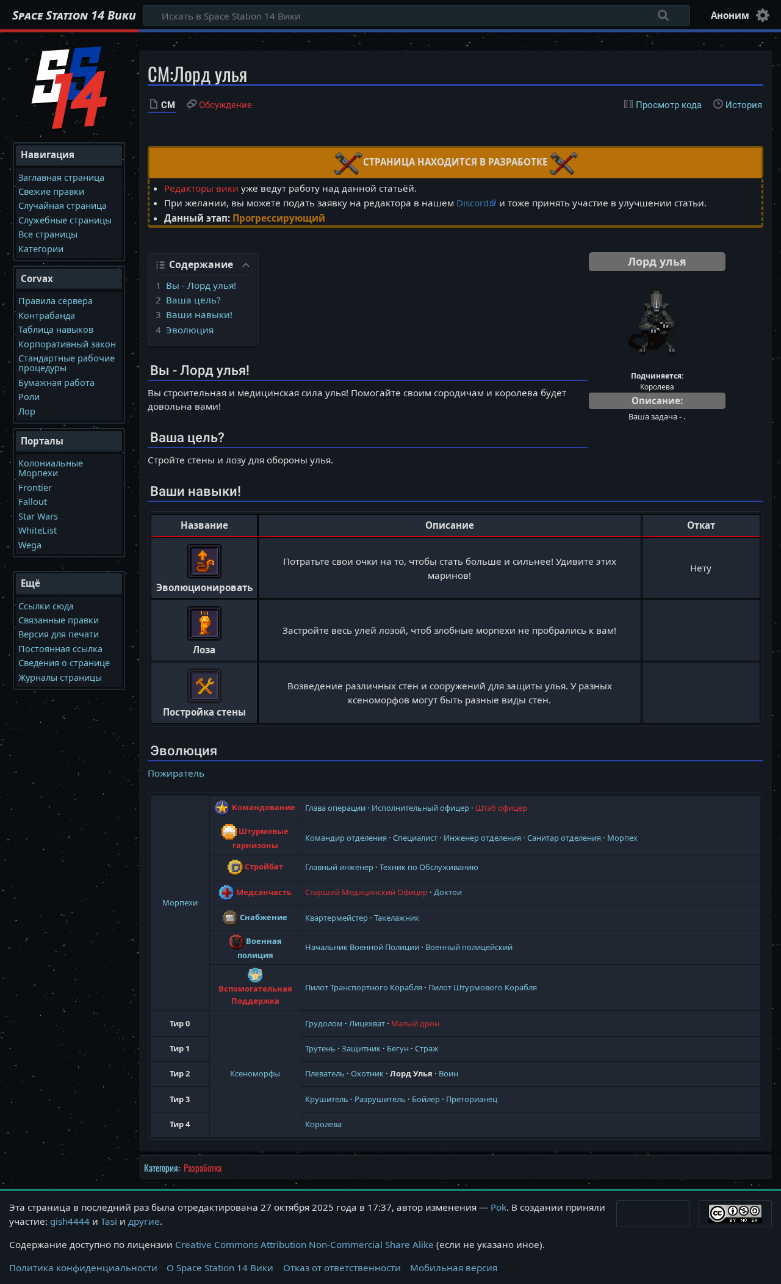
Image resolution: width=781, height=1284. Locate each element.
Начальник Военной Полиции (362, 946)
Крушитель (326, 1099)
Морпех (622, 837)
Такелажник (396, 917)
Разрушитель (380, 1099)
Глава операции (335, 807)
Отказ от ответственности (342, 1267)
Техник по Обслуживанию (429, 866)
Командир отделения (346, 837)
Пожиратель (176, 773)
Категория (161, 1167)
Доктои (448, 892)
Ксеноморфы (255, 1073)
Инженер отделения (482, 837)
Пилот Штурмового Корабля (482, 987)
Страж (427, 1048)
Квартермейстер (336, 917)
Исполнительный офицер (420, 807)
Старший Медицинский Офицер (366, 892)
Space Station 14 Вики (74, 15)
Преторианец (471, 1099)
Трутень (320, 1048)
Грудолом (324, 1023)
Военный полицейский (469, 946)
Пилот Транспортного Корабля (363, 987)
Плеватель (325, 1073)
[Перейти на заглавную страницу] (69, 86)
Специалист (415, 837)
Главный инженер (339, 866)
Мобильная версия (453, 1267)
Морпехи (180, 902)
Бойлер (426, 1099)
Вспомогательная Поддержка (255, 994)
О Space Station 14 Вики (220, 1267)
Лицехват (367, 1023)
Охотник (367, 1073)
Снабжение (263, 917)
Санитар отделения (564, 837)
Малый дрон (415, 1023)
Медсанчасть (264, 892)
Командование (263, 807)
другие (144, 1221)
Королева (323, 1124)
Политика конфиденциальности (83, 1267)
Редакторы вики (201, 188)
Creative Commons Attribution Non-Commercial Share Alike (304, 1244)
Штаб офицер (501, 807)
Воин (448, 1073)
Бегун (398, 1048)
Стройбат (264, 866)
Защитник (361, 1048)
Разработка (202, 1167)
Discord (472, 203)
